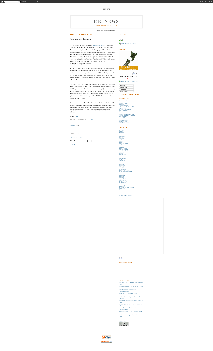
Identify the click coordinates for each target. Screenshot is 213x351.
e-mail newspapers (123, 105)
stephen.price (122, 180)
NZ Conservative (123, 169)
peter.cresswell (122, 172)
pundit (120, 139)
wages (76, 116)
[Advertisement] (126, 271)
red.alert (121, 141)
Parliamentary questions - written (127, 115)
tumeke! (121, 142)
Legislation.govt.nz (123, 108)
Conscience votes (123, 100)
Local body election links (125, 109)
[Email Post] (77, 126)
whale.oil (121, 189)
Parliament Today (123, 103)
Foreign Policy (122, 117)
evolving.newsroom (124, 155)
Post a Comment (76, 137)
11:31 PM (90, 119)
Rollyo (127, 78)
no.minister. (121, 138)
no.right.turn (122, 136)
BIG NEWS (106, 21)
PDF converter (122, 321)
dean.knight (122, 152)
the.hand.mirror (122, 183)
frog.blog (121, 131)
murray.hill (121, 168)
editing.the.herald (123, 149)
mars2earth (121, 166)
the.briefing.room (123, 181)
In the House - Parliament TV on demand (129, 106)
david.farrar (121, 130)
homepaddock (122, 158)
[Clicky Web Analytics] (105, 342)
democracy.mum (123, 148)
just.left (120, 159)
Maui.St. (121, 137)
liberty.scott (121, 161)
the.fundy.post (122, 182)
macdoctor (121, 164)
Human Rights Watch (124, 119)
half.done (121, 157)
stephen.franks (122, 178)
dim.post (121, 153)
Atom (89, 141)
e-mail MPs (121, 104)
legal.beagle (122, 160)
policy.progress (122, 174)
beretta (120, 144)
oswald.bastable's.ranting (125, 171)
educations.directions (124, 150)
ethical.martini (122, 154)
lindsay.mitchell (122, 135)
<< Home (72, 144)
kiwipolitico (121, 132)
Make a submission (123, 110)
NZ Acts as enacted (124, 102)
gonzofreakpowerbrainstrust (136, 155)
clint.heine (121, 147)
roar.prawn (121, 176)
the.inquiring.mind (123, 185)
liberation (121, 133)
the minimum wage (98, 45)
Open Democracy (123, 120)
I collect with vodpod (125, 195)
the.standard (122, 186)
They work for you (123, 116)
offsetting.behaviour (124, 170)
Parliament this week (124, 113)
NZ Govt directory (123, 111)
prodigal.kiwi (122, 175)
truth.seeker (122, 188)
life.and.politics (122, 163)
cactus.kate (122, 146)
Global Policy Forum (124, 122)
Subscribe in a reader (124, 37)
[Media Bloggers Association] (128, 81)
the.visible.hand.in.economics (126, 187)
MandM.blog (122, 165)
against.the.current (123, 143)
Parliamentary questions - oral (126, 114)
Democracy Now (123, 121)
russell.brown (122, 177)
